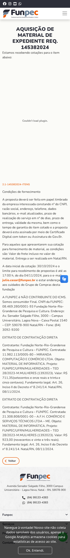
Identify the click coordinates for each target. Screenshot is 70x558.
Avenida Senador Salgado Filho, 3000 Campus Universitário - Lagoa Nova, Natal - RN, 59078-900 (35, 488)
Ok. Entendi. (35, 550)
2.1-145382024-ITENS (16, 184)
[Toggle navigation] (65, 13)
